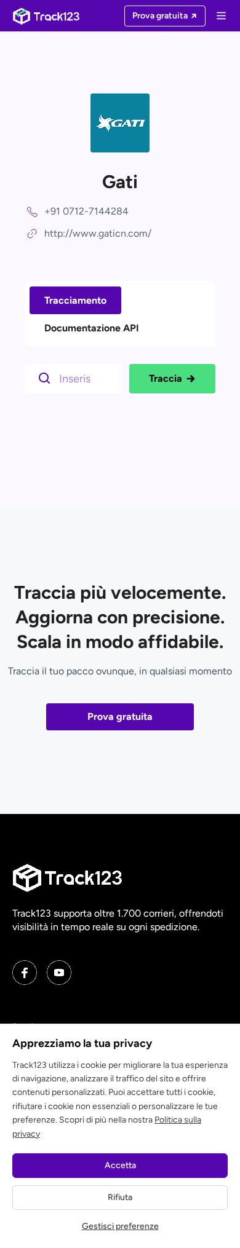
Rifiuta (120, 1197)
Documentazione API (91, 328)
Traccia (165, 378)
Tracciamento (75, 300)
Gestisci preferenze (120, 1226)
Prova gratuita (120, 716)
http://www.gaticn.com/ (97, 233)
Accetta (120, 1165)
